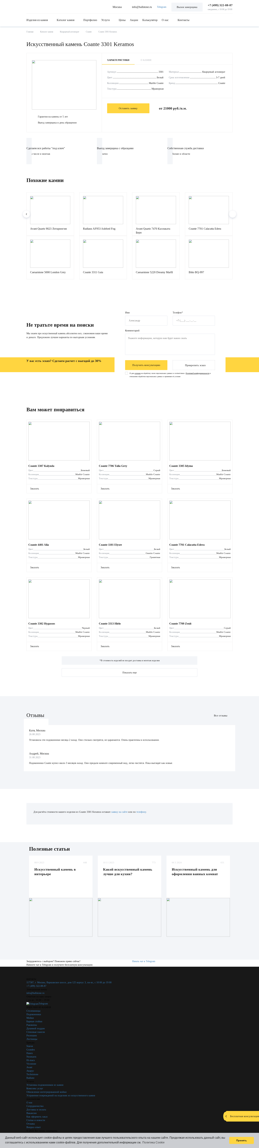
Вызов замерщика (187, 7)
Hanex (29, 1053)
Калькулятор (150, 20)
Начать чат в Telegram (143, 961)
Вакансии (31, 1113)
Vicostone (31, 1063)
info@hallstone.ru (142, 6)
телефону (141, 812)
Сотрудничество (35, 1106)
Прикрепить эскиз (195, 365)
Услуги (105, 20)
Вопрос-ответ (33, 1127)
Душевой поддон (35, 1028)
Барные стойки (34, 1021)
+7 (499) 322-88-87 (220, 5)
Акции (134, 20)
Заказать (34, 488)
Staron (29, 1046)
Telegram (161, 7)
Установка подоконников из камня (44, 1085)
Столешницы (33, 1011)
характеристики (118, 60)
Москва (117, 6)
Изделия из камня (37, 20)
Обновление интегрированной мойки (46, 1092)
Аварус (30, 1071)
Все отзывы (220, 715)
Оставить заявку (128, 108)
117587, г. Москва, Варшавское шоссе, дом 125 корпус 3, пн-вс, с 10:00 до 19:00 (69, 982)
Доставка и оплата (36, 1109)
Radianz (30, 1078)
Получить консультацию (146, 365)
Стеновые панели (35, 1032)
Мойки (30, 1018)
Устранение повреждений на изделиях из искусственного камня (60, 1095)
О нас (165, 20)
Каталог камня (65, 20)
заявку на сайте (119, 812)
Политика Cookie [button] (153, 1142)
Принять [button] (241, 1140)
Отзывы (30, 1123)
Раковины (31, 1025)
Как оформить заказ (37, 1116)
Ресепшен (31, 1035)
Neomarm (31, 1056)
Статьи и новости (35, 1120)
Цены (122, 20)
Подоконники (33, 1014)
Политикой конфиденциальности (197, 373)
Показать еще (129, 672)
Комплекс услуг (34, 1088)
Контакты (183, 20)
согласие (138, 373)
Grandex (30, 1049)
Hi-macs (30, 1060)
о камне (146, 60)
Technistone (32, 1074)
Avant (29, 1067)
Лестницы (31, 1039)
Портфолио (90, 20)
